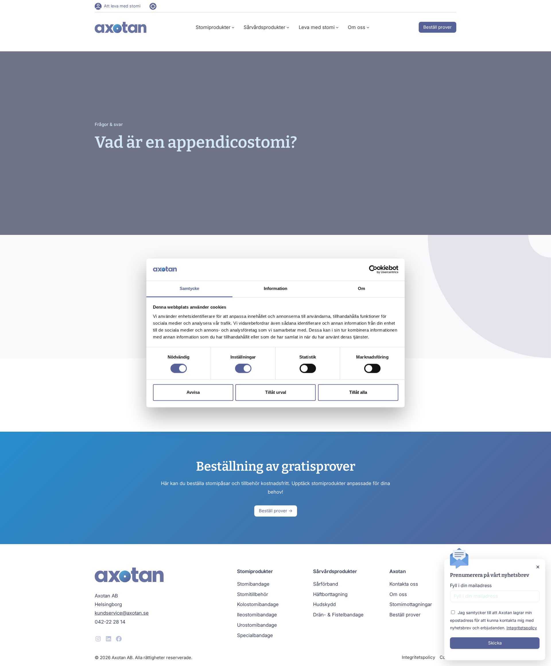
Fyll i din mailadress (471, 585)
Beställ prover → (275, 510)
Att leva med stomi (122, 5)
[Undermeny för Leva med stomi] (337, 27)
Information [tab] (275, 288)
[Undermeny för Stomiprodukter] (233, 27)
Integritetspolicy (522, 627)
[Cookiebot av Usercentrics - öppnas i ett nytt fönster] (373, 269)
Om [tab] (361, 288)
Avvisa (193, 392)
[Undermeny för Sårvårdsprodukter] (287, 27)
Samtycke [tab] (189, 288)
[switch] (243, 368)
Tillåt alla (358, 392)
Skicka (495, 643)
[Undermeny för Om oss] (367, 27)
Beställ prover (437, 27)
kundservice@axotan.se (122, 613)
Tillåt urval (275, 392)
